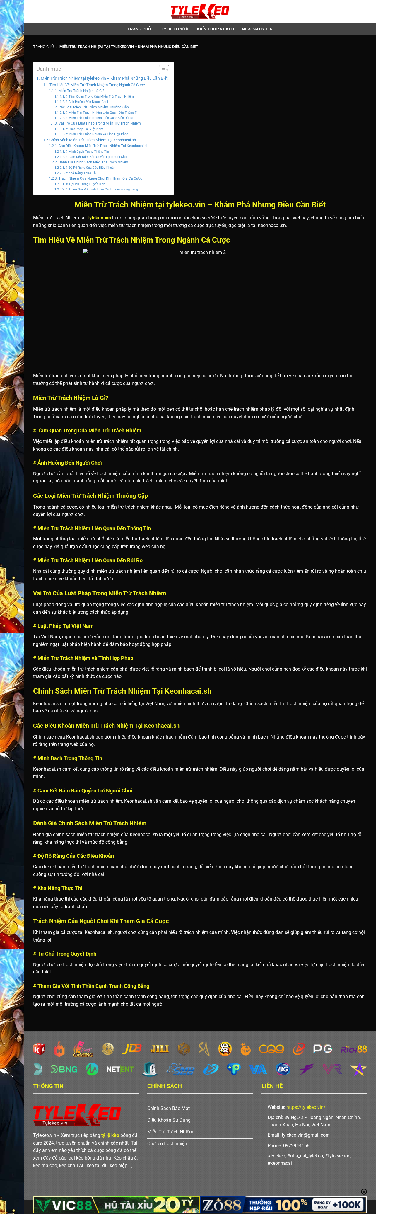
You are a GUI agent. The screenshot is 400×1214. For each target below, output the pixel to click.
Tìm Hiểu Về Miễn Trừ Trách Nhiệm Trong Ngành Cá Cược (97, 85)
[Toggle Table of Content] (161, 70)
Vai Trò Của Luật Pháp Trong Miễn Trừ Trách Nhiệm (100, 123)
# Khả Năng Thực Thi (81, 173)
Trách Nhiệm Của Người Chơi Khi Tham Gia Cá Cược (100, 178)
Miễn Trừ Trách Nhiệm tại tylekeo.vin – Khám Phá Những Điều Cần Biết (104, 78)
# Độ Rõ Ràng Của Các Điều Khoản (90, 168)
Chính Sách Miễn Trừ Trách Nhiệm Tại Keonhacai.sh (92, 140)
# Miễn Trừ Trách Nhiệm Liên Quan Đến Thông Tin (102, 113)
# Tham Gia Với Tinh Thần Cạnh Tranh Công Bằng (102, 189)
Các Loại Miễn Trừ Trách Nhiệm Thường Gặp (94, 107)
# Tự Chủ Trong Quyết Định (85, 184)
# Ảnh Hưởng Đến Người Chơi (87, 102)
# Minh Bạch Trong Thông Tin (87, 152)
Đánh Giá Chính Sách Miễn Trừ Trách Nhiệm (93, 162)
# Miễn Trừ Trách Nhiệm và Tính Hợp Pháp (97, 134)
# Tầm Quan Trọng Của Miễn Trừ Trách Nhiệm (100, 96)
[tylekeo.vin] (200, 11)
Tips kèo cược (174, 29)
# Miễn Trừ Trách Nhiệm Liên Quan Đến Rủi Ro (100, 118)
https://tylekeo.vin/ (306, 1107)
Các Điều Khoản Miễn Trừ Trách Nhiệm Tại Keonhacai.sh (103, 146)
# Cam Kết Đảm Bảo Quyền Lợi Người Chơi (96, 157)
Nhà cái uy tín (257, 29)
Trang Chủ (139, 29)
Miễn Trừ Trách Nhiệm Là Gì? (81, 91)
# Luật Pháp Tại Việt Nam (84, 129)
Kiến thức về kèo (215, 29)
